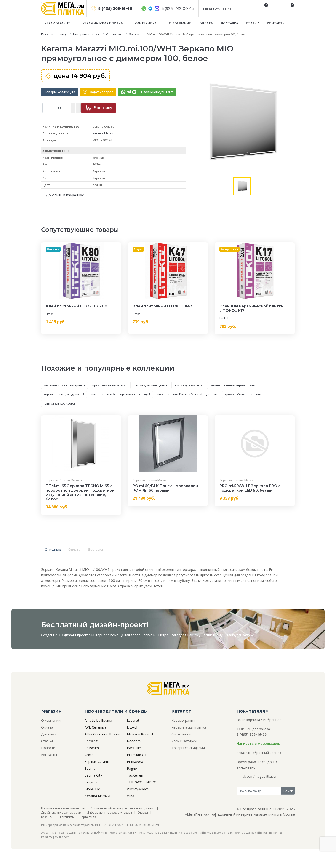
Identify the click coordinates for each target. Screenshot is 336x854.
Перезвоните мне (217, 8)
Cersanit (91, 741)
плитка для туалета (188, 385)
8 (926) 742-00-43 (177, 8)
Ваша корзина (248, 719)
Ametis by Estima (98, 720)
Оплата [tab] (74, 549)
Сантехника (146, 23)
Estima (90, 768)
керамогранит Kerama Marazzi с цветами (187, 394)
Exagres (91, 782)
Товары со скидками (188, 747)
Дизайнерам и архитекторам (61, 812)
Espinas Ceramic (97, 761)
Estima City (93, 775)
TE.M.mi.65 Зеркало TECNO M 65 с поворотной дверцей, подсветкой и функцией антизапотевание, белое (80, 492)
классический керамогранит (64, 385)
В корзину (102, 107)
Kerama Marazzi (104, 133)
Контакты (276, 23)
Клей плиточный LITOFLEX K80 (76, 306)
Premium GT (137, 754)
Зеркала (52, 480)
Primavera (135, 761)
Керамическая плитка (103, 23)
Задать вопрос (100, 92)
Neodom (134, 741)
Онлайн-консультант (155, 92)
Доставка (229, 23)
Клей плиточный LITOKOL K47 (162, 306)
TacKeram (135, 775)
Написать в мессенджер (258, 743)
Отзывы (143, 812)
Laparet (133, 720)
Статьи (252, 23)
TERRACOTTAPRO (142, 782)
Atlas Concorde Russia (102, 734)
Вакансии (47, 817)
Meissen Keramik (140, 734)
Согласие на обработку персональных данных (123, 808)
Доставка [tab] (95, 549)
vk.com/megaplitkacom (260, 776)
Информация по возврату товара (109, 812)
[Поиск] (276, 8)
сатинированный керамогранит (233, 385)
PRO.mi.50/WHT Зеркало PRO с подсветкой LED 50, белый (249, 488)
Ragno (132, 768)
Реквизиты (67, 817)
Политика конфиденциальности (63, 808)
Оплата (206, 23)
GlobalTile (92, 789)
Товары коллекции (59, 92)
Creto (89, 754)
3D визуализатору (239, 634)
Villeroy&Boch (138, 789)
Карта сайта (88, 817)
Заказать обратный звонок (259, 752)
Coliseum (92, 747)
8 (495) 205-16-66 (114, 8)
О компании (180, 23)
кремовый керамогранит (243, 394)
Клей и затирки (184, 741)
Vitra (130, 795)
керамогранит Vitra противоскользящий (120, 394)
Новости (48, 747)
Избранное (272, 719)
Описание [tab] (53, 549)
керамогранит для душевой (64, 394)
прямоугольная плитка (109, 385)
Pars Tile (134, 747)
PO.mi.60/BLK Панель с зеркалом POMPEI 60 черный (165, 488)
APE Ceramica (95, 727)
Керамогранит (58, 23)
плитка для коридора (59, 403)
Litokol (50, 314)
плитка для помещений (150, 385)
